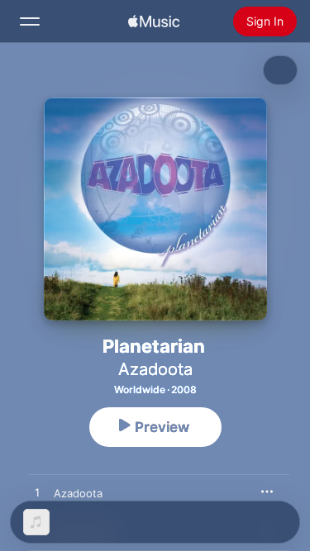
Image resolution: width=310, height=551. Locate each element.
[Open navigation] (30, 21)
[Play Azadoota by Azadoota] (37, 493)
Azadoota (155, 369)
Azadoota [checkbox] (78, 493)
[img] (153, 21)
